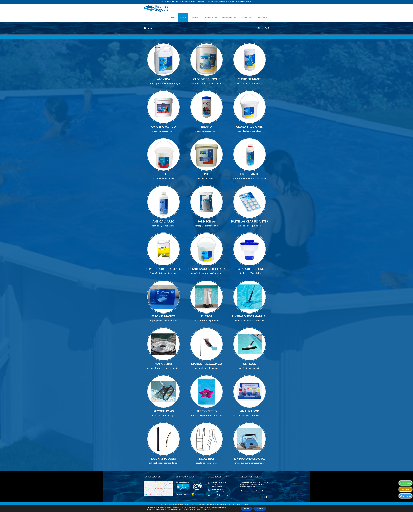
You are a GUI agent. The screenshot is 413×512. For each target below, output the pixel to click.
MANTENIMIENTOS (229, 17)
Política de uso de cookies (240, 504)
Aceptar (246, 509)
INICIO (172, 17)
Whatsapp (407, 483)
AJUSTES (208, 509)
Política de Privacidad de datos (220, 504)
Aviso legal (205, 504)
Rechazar (260, 509)
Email (407, 489)
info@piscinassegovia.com (228, 1)
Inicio (259, 28)
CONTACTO (262, 17)
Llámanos (407, 496)
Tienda (183, 17)
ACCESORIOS (246, 17)
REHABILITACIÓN (211, 17)
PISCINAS (194, 17)
